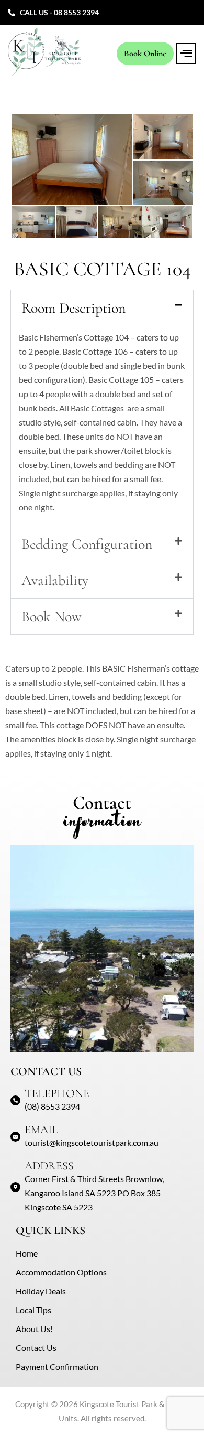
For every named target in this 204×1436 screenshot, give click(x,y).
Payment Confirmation (57, 1366)
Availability (54, 580)
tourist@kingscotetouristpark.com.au (91, 1142)
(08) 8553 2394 (52, 1106)
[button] (186, 53)
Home (27, 1253)
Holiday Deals (41, 1291)
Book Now (51, 616)
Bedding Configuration (86, 544)
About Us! (34, 1329)
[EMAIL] (15, 1137)
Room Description (73, 308)
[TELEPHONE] (15, 1100)
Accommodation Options (61, 1272)
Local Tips (33, 1310)
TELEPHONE (57, 1093)
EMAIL (41, 1129)
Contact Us (36, 1348)
